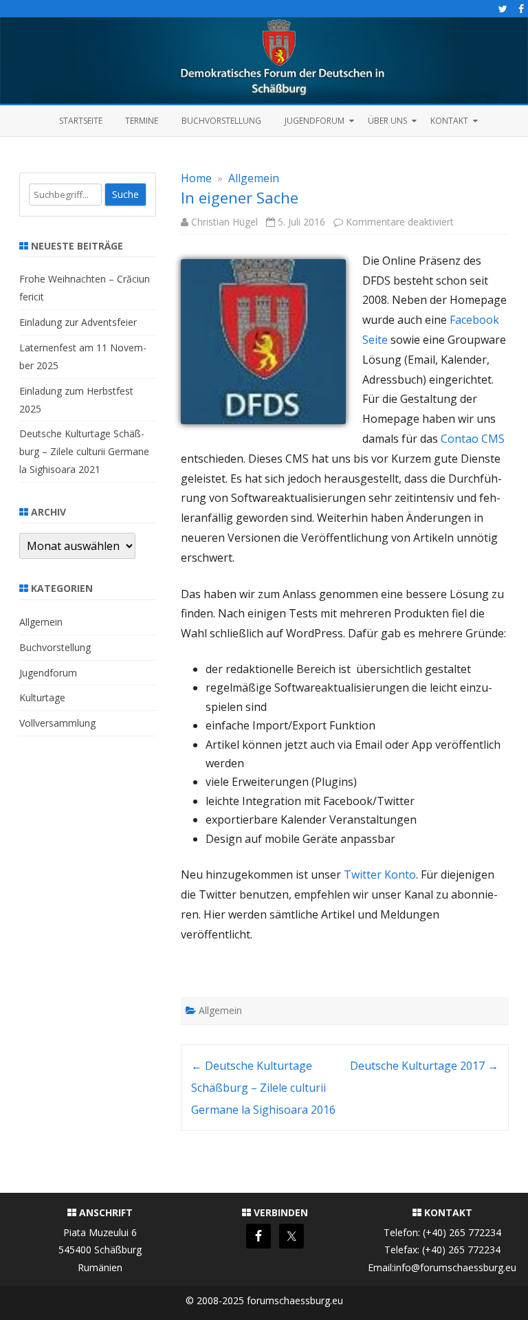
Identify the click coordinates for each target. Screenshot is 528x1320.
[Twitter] (502, 8)
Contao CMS (473, 438)
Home (196, 178)
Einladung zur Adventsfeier (78, 322)
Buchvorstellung (221, 120)
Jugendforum (314, 120)
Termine (141, 120)
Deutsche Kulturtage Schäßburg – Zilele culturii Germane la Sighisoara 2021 (84, 451)
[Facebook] (521, 8)
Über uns (387, 120)
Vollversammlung (57, 722)
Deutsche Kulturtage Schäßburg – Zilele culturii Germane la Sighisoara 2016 (263, 1087)
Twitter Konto (380, 874)
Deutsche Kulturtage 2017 (424, 1065)
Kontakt (449, 120)
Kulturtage (42, 697)
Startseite (80, 120)
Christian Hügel (224, 221)
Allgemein (253, 178)
